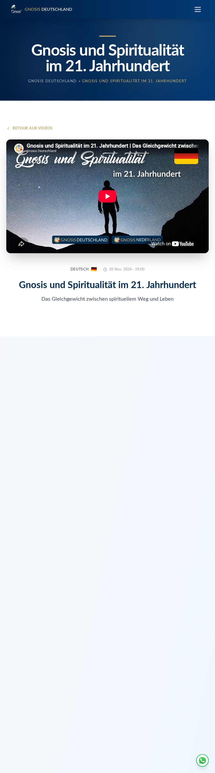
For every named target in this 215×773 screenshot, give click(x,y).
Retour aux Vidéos (33, 128)
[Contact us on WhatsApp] (202, 760)
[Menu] (197, 9)
